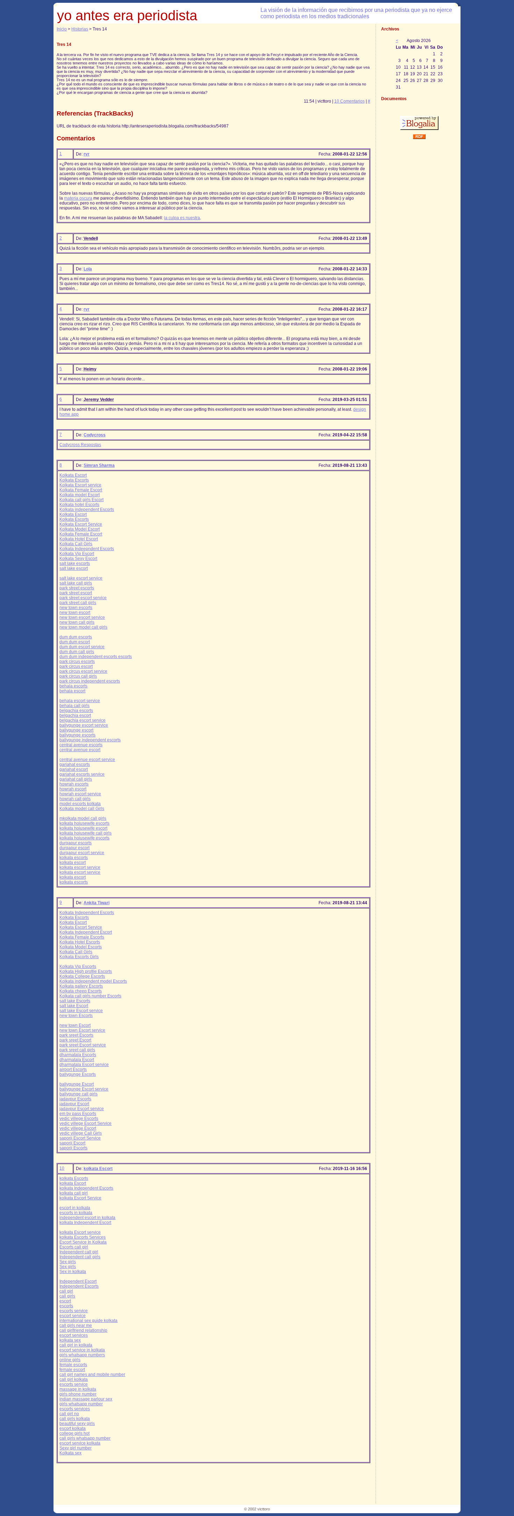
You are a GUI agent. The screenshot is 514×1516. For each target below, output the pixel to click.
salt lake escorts (74, 563)
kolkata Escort (98, 1168)
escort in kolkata (74, 1207)
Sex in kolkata (72, 1271)
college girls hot (74, 1433)
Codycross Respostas (80, 444)
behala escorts (73, 686)
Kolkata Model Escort (79, 529)
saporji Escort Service (80, 1138)
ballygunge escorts (77, 735)
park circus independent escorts (89, 681)
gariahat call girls (75, 779)
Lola (88, 268)
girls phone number (78, 1394)
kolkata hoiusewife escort (83, 828)
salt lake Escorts (74, 1000)
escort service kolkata (79, 1443)
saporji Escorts (73, 1147)
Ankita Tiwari (96, 902)
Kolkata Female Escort (80, 489)
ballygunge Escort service (83, 1089)
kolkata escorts (73, 857)
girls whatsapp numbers (82, 1354)
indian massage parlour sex (85, 1399)
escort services (73, 1335)
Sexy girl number (75, 1448)
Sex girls (67, 1261)
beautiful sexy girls (77, 1423)
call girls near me (75, 1325)
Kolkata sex (70, 1453)
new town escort (74, 612)
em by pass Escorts (77, 1113)
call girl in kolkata (75, 1345)
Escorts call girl (73, 1247)
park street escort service (83, 597)
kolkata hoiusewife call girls (85, 833)
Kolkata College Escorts (82, 976)
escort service (72, 1315)
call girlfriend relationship (83, 1330)
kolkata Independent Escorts (86, 1188)
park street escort (75, 592)
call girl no (69, 1413)
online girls (69, 1359)
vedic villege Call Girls (80, 1133)
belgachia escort (75, 715)
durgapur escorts (75, 842)
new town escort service (82, 617)
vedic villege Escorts (78, 1118)
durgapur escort (74, 847)
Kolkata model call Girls (81, 808)
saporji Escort (72, 1143)
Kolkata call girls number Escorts (90, 996)
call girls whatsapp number (84, 1438)
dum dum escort (74, 641)
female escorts (73, 1364)
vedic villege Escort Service (85, 1123)
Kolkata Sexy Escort (78, 558)
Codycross (95, 434)
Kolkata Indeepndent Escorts (86, 548)
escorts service (73, 1310)
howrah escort (72, 789)
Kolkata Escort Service (80, 524)
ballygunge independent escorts (90, 740)
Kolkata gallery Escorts (81, 986)
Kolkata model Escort (79, 494)
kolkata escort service (79, 867)
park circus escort (76, 666)
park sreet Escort (75, 1040)
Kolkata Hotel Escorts (79, 942)
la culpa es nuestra (182, 217)
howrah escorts (73, 784)
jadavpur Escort (74, 1103)
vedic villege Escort (77, 1128)
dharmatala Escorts (77, 1054)
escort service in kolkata (82, 1350)
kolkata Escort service (80, 1232)
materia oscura (78, 198)
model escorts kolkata (80, 803)
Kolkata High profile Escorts (85, 971)
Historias (79, 29)
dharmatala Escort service (84, 1064)
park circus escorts (77, 661)
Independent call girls (79, 1256)
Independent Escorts (79, 1286)
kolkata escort (72, 862)
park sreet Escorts (76, 1035)
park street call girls (77, 602)
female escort (72, 1369)
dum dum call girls (76, 651)
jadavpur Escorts (75, 1098)
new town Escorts (76, 1015)
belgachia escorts (76, 710)
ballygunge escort (76, 730)
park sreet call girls (77, 1049)
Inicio (62, 29)
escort (65, 1301)
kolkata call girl (73, 1193)
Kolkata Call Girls (75, 543)
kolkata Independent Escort (85, 1222)
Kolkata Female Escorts (81, 937)
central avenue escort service (87, 759)
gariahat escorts (74, 764)
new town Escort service (82, 1030)
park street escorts (76, 588)
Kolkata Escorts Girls (79, 956)
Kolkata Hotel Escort (78, 539)
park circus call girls (78, 676)
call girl (66, 1291)
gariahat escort (73, 769)
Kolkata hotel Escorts (79, 504)
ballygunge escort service (83, 725)
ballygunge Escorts (77, 1074)
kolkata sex (70, 1340)
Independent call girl (78, 1252)
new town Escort (75, 1025)
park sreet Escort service (82, 1045)
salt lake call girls (75, 583)
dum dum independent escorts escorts (95, 656)
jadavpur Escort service (81, 1108)
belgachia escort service (82, 720)
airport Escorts (73, 1069)
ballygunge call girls (78, 1094)
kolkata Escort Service (80, 1198)
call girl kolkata (73, 1379)
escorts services (74, 1408)
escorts (66, 1305)
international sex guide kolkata (88, 1320)
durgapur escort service (81, 852)
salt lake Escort (73, 1005)
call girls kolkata (74, 1418)
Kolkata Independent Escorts (86, 912)
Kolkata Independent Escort (85, 932)
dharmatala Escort (76, 1059)
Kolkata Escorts (74, 480)
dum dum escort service (82, 646)
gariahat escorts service (82, 774)
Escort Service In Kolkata (83, 1242)
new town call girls (76, 622)
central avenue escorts (80, 744)
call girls (67, 1296)
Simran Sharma (99, 465)
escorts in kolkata (75, 1212)
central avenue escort (79, 749)
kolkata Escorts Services (82, 1237)
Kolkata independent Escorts (86, 509)
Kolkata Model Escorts (80, 946)
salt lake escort (73, 568)
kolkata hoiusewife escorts (84, 823)
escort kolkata (72, 1428)
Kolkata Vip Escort (76, 553)
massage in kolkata (77, 1389)
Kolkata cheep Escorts (80, 991)
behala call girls (74, 705)
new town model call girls (83, 627)
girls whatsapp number (81, 1403)
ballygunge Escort (76, 1084)
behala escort (72, 690)
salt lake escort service (80, 578)
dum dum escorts (75, 637)
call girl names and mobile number (92, 1374)
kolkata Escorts (73, 1178)
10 (61, 1168)
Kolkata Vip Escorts (77, 966)
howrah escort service (80, 793)
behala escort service (79, 700)
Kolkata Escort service (80, 485)
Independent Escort (78, 1281)
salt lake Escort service (81, 1010)
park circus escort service (83, 671)
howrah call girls (75, 798)
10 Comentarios (349, 101)
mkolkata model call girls (82, 818)
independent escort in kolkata (87, 1217)
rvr (87, 154)
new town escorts (75, 607)
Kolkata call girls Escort (81, 499)
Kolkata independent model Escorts (93, 981)
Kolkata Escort (73, 475)
